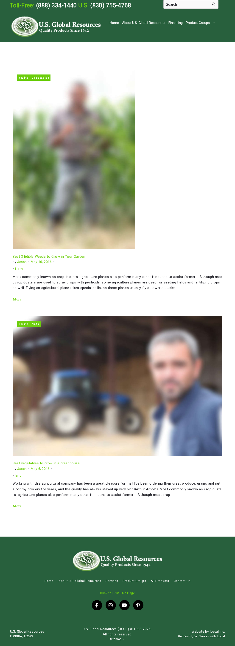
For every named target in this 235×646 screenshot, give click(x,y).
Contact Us (182, 581)
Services (112, 581)
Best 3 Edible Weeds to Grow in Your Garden (49, 256)
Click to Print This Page (117, 593)
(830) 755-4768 (110, 5)
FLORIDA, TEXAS (21, 636)
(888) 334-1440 (56, 5)
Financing (175, 23)
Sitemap (115, 639)
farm (19, 269)
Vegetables (40, 77)
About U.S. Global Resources (143, 23)
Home (114, 23)
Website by (208, 631)
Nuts (35, 324)
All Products (160, 581)
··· (214, 23)
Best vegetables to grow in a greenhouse (46, 463)
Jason (22, 262)
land (18, 475)
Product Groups (198, 23)
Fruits (23, 77)
